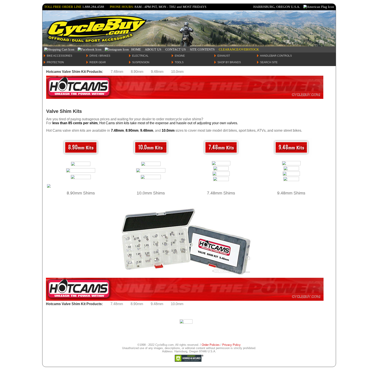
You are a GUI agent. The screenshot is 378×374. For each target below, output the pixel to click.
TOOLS (179, 62)
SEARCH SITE (269, 62)
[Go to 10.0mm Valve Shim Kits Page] (151, 157)
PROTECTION (55, 62)
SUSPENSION (140, 62)
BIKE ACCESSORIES (59, 55)
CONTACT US (175, 49)
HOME (136, 49)
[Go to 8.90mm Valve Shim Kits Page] (81, 157)
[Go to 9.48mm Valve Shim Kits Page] (291, 157)
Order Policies (211, 344)
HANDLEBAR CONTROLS (276, 55)
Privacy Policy (231, 344)
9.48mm (157, 71)
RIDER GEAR (97, 62)
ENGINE (180, 55)
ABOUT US (153, 49)
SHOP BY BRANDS (229, 62)
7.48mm (117, 71)
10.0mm (177, 71)
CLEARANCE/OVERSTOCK (239, 49)
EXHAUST (223, 55)
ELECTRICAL (140, 55)
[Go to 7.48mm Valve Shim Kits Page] (221, 157)
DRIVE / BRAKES (99, 55)
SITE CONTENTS (202, 49)
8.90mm (137, 71)
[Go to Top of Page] (186, 322)
